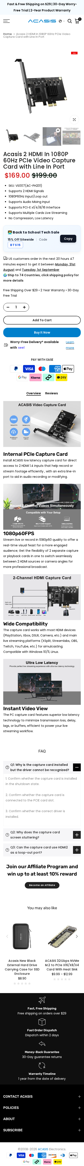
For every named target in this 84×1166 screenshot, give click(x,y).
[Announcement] (42, 7)
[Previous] (7, 936)
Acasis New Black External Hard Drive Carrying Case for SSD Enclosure (22, 967)
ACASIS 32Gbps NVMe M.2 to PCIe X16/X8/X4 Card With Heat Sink (62, 965)
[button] (62, 21)
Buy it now (42, 332)
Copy (68, 239)
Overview (33, 393)
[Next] (76, 936)
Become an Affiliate (42, 885)
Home (7, 34)
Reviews (51, 393)
